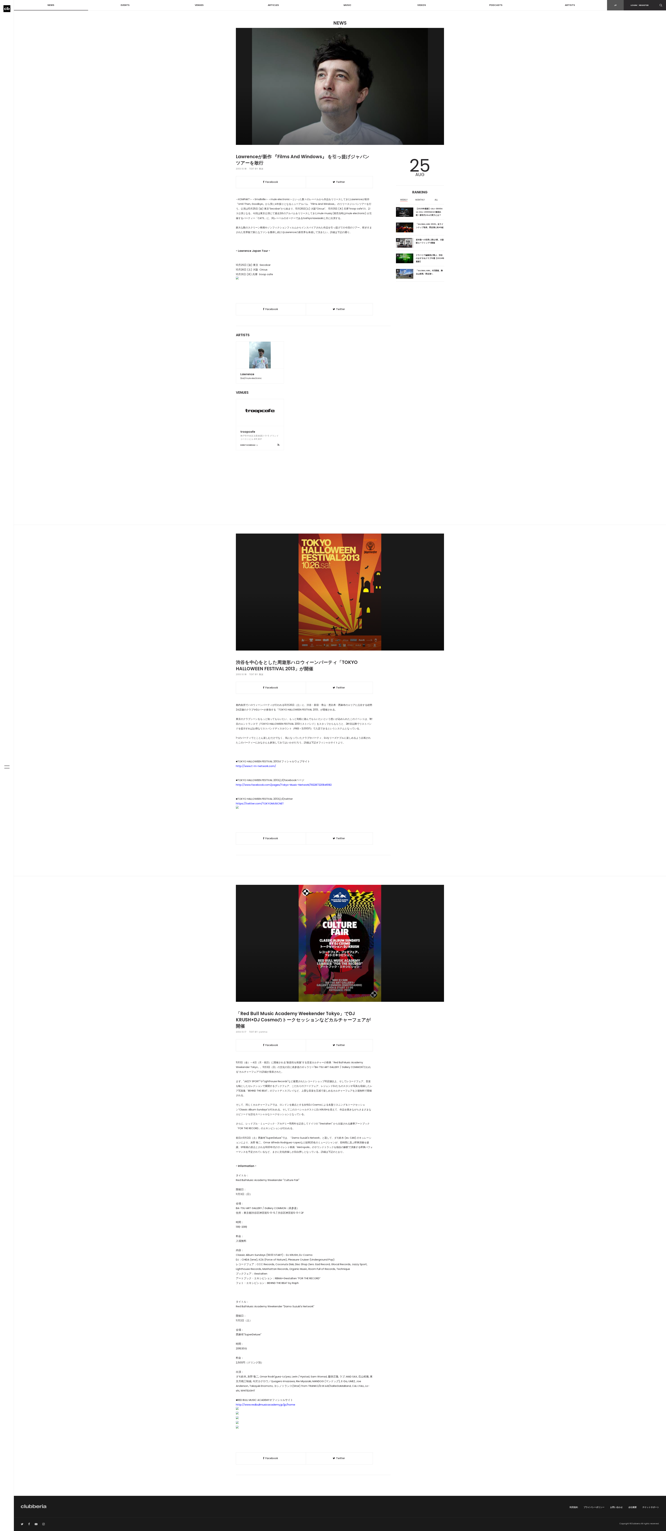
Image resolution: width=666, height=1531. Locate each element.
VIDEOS (421, 5)
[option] (404, 200)
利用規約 (574, 1507)
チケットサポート (650, 1507)
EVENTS (125, 5)
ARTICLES (273, 5)
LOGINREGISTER (639, 5)
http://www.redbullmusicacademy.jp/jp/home (265, 1404)
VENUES (199, 5)
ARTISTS (570, 5)
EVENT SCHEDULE (248, 445)
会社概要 (632, 1507)
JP (615, 5)
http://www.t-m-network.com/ (256, 766)
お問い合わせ (616, 1507)
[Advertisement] (340, 495)
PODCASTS (495, 5)
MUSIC (347, 5)
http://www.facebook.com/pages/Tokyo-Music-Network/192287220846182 (284, 785)
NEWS (51, 5)
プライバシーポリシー (594, 1507)
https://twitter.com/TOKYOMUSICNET (260, 803)
